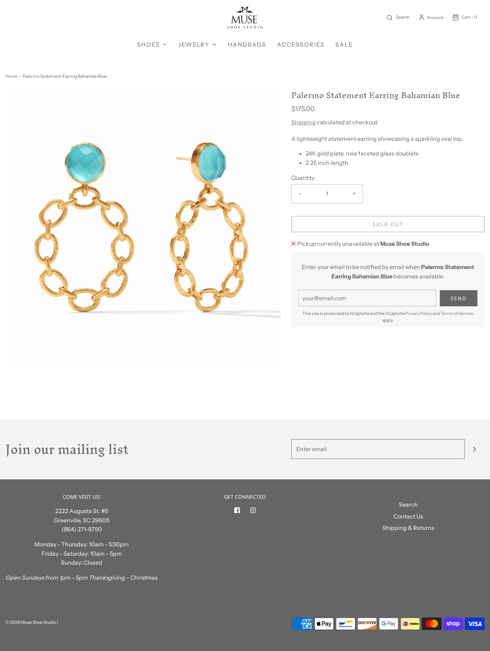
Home (11, 76)
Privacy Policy (418, 313)
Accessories (301, 44)
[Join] (475, 449)
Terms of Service (456, 313)
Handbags (247, 44)
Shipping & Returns (408, 527)
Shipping (303, 122)
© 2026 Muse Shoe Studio (30, 622)
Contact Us (408, 516)
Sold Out (388, 224)
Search (408, 504)
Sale (344, 44)
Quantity (303, 177)
